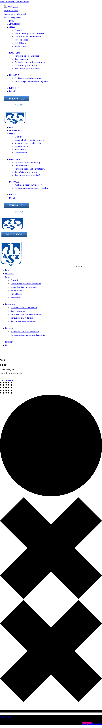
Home (8, 105)
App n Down (6, 716)
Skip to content (8, 1)
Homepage (6, 379)
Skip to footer (22, 1)
